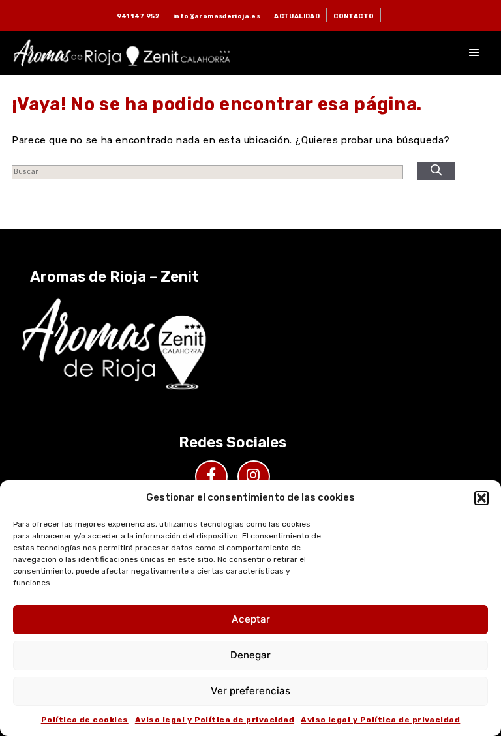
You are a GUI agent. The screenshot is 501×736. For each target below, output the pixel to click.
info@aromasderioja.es (216, 16)
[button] (481, 498)
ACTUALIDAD (297, 16)
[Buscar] (436, 171)
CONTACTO (353, 16)
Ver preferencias (250, 690)
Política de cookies (85, 719)
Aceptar (251, 619)
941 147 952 (138, 16)
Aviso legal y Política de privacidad (214, 719)
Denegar (250, 655)
